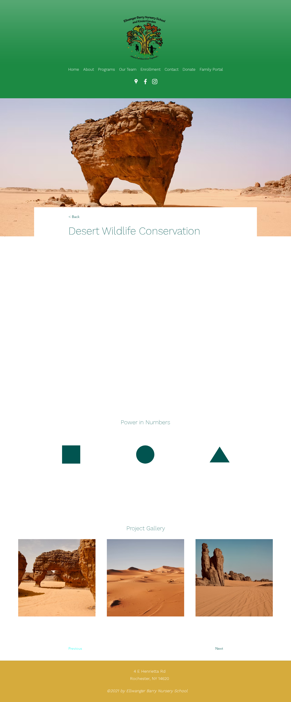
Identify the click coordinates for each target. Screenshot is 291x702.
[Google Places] (136, 81)
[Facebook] (145, 81)
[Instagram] (154, 81)
